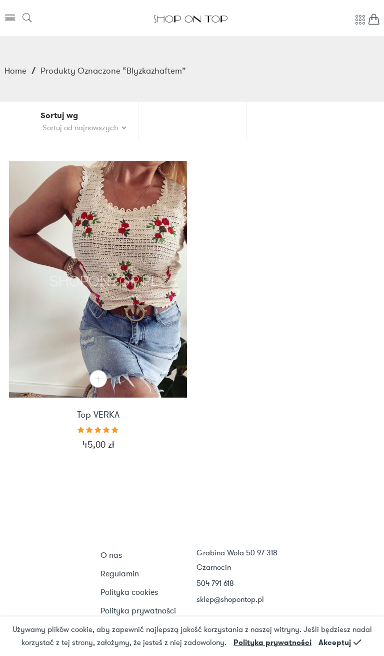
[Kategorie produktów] (360, 25)
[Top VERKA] (98, 279)
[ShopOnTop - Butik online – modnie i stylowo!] (191, 18)
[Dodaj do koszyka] (98, 379)
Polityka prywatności (273, 642)
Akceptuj (334, 642)
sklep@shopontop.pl (230, 599)
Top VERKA (98, 415)
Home (15, 71)
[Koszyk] (374, 22)
